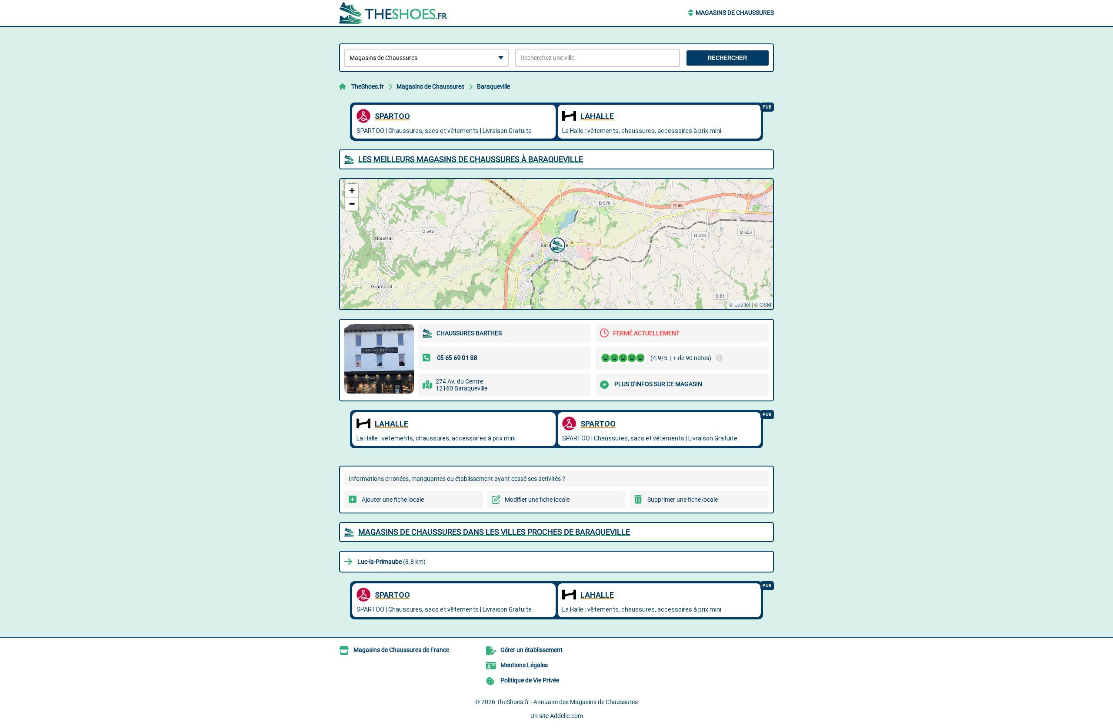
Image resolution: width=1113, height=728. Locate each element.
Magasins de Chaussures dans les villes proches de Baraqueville (494, 531)
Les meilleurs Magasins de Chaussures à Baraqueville (470, 159)
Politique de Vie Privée (529, 680)
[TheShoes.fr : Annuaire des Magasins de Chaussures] (393, 13)
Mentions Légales (524, 665)
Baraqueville (493, 86)
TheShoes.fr (367, 86)
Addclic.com (566, 715)
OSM (765, 304)
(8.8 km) (391, 561)
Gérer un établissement (531, 649)
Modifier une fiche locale (537, 499)
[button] (556, 244)
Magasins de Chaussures (735, 12)
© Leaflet (739, 304)
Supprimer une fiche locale (682, 499)
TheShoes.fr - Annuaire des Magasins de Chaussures (567, 701)
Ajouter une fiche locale (393, 499)
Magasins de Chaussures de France (401, 649)
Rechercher (727, 58)
